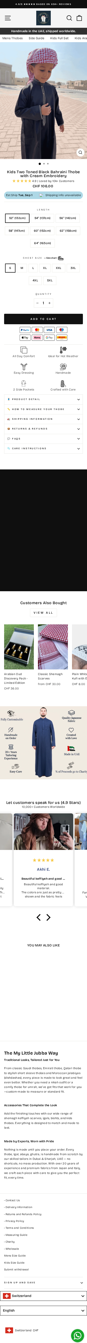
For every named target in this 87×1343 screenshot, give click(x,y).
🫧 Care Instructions (27, 448)
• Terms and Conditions (19, 1227)
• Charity (9, 1241)
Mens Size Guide (15, 1255)
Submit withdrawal (16, 1269)
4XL (35, 280)
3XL (73, 268)
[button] (39, 917)
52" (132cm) (17, 218)
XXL (58, 268)
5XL (49, 280)
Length (43, 209)
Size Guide (36, 38)
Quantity (44, 294)
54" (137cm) (42, 218)
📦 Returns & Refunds (27, 428)
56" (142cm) (67, 218)
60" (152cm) (42, 230)
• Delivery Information (18, 1207)
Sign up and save (20, 1282)
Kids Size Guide (14, 1262)
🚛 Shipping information (30, 419)
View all (43, 612)
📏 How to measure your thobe (36, 409)
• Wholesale (11, 1248)
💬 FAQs (14, 438)
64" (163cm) (42, 243)
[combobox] (43, 1296)
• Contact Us (12, 1200)
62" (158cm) (68, 230)
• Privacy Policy (14, 1221)
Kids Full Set (59, 38)
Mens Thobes (12, 38)
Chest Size (40, 258)
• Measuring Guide (15, 1235)
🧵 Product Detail (23, 399)
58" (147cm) (17, 230)
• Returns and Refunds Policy (22, 1214)
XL (45, 268)
